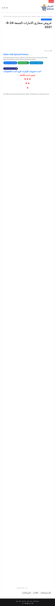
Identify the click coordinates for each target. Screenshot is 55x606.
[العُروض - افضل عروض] (47, 7)
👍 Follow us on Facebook (10, 62)
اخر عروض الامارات (45, 593)
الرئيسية (49, 16)
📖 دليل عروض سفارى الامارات (10, 68)
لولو (17, 601)
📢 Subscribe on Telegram (36, 62)
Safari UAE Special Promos (15, 54)
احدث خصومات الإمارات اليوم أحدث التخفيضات (22, 71)
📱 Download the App (23, 62)
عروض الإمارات (36, 601)
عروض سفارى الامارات (25, 16)
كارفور (19, 601)
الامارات (35, 593)
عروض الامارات (26, 593)
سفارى (28, 601)
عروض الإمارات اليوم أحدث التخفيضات (38, 16)
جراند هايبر (24, 601)
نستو (31, 601)
